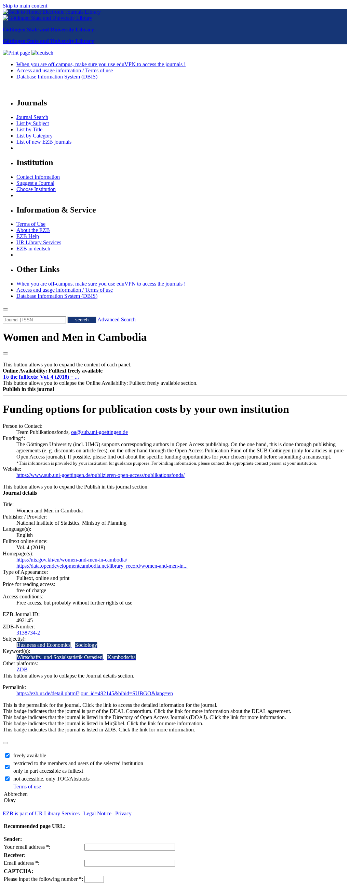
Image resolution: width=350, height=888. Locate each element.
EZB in (33, 248)
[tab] (175, 371)
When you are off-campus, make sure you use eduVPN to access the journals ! (101, 64)
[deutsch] (42, 53)
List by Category (34, 136)
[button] (53, 371)
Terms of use (27, 786)
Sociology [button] (86, 645)
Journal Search (32, 117)
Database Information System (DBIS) (56, 76)
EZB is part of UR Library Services (41, 813)
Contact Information (38, 177)
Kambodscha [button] (121, 657)
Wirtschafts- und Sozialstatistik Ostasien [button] (60, 657)
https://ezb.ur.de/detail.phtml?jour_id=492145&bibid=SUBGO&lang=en (94, 693)
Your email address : (27, 847)
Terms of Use (30, 224)
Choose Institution (36, 189)
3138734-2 (28, 633)
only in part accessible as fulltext (48, 771)
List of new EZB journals (43, 142)
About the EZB (33, 230)
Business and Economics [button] (43, 645)
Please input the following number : (43, 879)
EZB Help (27, 236)
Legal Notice (97, 813)
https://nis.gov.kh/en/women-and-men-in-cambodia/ (71, 560)
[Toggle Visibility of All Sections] (5, 353)
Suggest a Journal (35, 183)
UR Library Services (38, 242)
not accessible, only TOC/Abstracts (51, 779)
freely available (29, 755)
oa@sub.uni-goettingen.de (99, 432)
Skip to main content (25, 6)
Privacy (123, 813)
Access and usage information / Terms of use (64, 70)
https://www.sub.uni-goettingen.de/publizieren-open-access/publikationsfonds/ (100, 475)
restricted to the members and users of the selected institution (78, 763)
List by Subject (32, 123)
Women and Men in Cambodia (75, 337)
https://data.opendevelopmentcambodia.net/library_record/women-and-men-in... (102, 566)
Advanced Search (116, 319)
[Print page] (17, 53)
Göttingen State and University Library (48, 29)
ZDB (22, 669)
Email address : (21, 863)
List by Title (29, 129)
